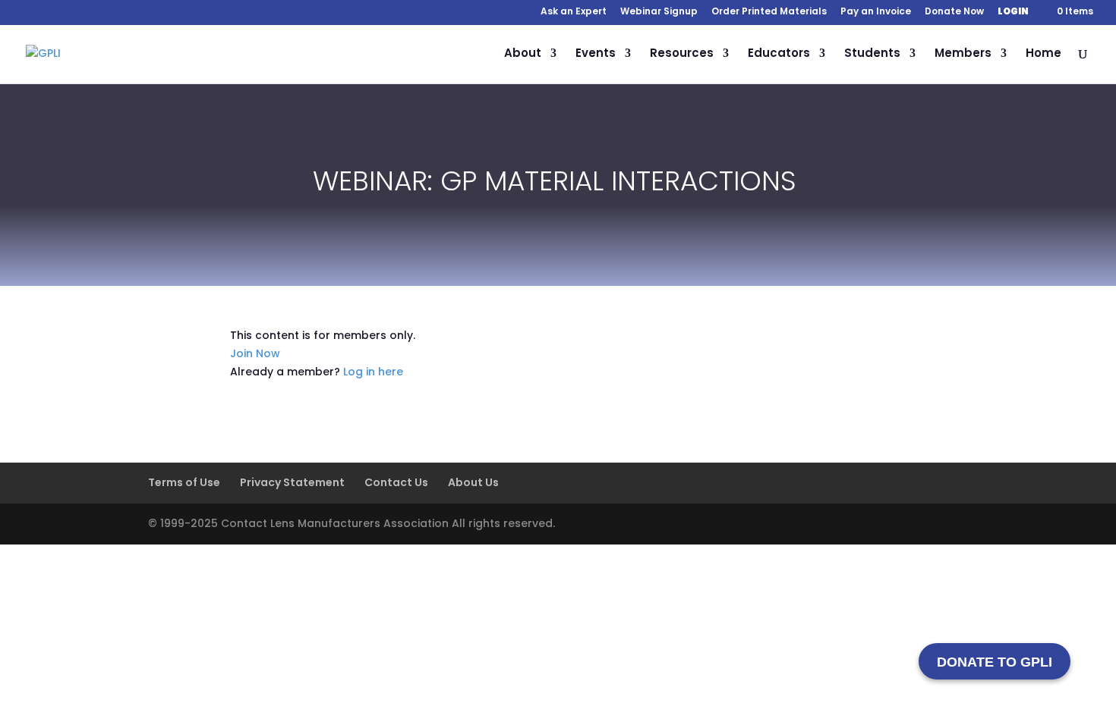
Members (963, 54)
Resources (682, 54)
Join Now (255, 353)
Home (1043, 54)
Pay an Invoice (875, 12)
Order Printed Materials (769, 12)
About (522, 54)
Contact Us (396, 482)
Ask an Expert (574, 12)
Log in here (373, 371)
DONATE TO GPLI (994, 662)
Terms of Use (184, 482)
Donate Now (954, 12)
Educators (779, 54)
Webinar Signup (659, 12)
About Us (473, 482)
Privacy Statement (292, 482)
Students (872, 54)
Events (595, 54)
